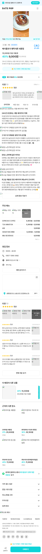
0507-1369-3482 (12, 256)
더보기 (36, 239)
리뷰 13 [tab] (25, 105)
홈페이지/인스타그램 (12, 260)
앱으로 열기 (35, 3)
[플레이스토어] (26, 537)
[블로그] (8, 537)
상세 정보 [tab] (7, 105)
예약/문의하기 (21, 270)
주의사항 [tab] (35, 105)
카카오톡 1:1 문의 (9, 532)
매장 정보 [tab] (16, 105)
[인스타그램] (4, 537)
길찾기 (35, 293)
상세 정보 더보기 (21, 196)
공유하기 (5, 551)
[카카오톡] (13, 537)
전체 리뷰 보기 (21, 373)
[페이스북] (17, 537)
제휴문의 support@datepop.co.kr (26, 532)
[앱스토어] (22, 537)
